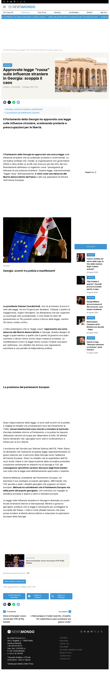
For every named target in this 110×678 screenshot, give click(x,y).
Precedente (11, 611)
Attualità (8, 12)
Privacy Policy (66, 653)
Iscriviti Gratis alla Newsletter (14, 596)
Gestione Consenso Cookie (71, 650)
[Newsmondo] (21, 7)
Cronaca (25, 12)
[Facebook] (8, 2)
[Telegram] (14, 2)
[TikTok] (21, 2)
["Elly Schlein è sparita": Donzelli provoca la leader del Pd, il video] (81, 285)
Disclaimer (64, 647)
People (57, 12)
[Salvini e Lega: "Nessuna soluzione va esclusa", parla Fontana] (81, 345)
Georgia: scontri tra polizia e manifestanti (24, 109)
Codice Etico (65, 659)
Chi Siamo (63, 638)
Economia (74, 12)
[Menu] (5, 7)
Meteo (104, 12)
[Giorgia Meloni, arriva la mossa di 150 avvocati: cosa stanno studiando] (81, 305)
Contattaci (64, 644)
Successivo (63, 611)
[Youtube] (11, 2)
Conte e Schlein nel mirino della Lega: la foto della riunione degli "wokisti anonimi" (95, 264)
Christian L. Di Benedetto (11, 87)
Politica (42, 12)
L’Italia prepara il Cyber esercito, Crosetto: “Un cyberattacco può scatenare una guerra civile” (51, 619)
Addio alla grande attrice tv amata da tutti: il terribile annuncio (64, 17)
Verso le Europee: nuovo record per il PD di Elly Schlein (14, 619)
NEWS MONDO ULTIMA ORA (14, 581)
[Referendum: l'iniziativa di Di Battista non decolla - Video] (81, 325)
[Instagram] (4, 2)
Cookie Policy (65, 656)
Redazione (64, 641)
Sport (90, 12)
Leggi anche (90, 246)
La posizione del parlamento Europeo (23, 112)
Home (5, 50)
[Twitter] (24, 2)
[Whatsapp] (18, 2)
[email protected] (14, 643)
